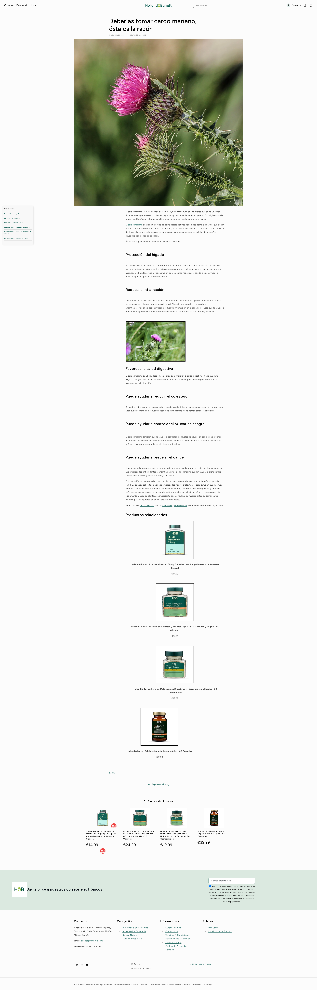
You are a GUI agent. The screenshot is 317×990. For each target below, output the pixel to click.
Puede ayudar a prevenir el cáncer (16, 238)
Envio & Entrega (173, 942)
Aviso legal (208, 985)
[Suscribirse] (252, 881)
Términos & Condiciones (177, 935)
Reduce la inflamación (12, 218)
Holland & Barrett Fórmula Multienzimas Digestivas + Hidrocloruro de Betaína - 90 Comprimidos (175, 835)
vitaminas (167, 505)
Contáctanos (171, 931)
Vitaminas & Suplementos (135, 927)
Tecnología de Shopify (103, 985)
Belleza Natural (130, 935)
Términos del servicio (158, 985)
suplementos (180, 505)
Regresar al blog (160, 784)
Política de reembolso (122, 985)
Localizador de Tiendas (220, 931)
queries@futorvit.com (92, 940)
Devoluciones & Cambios (177, 938)
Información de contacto (192, 985)
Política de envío (175, 985)
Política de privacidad (141, 985)
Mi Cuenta (213, 927)
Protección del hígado (12, 214)
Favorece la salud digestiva (14, 223)
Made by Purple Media (200, 964)
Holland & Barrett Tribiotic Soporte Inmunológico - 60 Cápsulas (211, 834)
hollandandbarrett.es (87, 985)
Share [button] (114, 773)
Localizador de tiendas (141, 968)
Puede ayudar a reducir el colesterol (17, 227)
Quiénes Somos (173, 927)
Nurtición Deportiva (132, 938)
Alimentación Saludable (134, 931)
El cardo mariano (134, 224)
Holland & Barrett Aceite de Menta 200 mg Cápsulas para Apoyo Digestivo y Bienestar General (101, 835)
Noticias (169, 949)
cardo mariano (147, 505)
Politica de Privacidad (176, 946)
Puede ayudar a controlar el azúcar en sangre (17, 233)
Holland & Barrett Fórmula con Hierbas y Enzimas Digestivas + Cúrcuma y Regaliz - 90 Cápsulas (139, 835)
